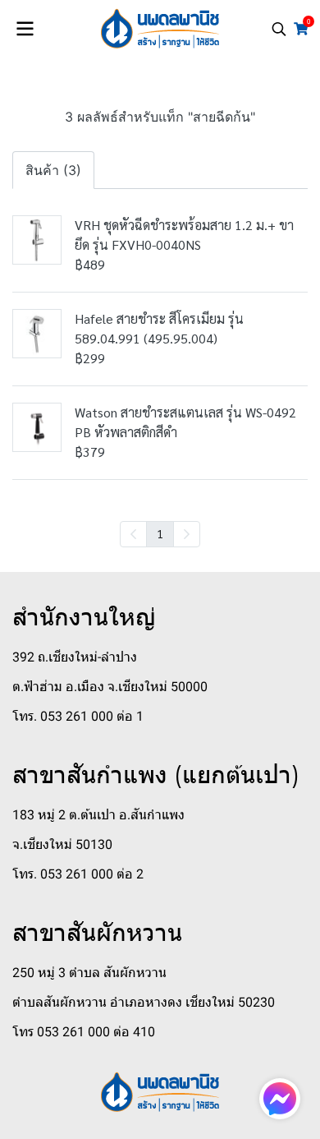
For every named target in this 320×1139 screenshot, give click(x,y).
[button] (278, 28)
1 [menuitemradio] (160, 533)
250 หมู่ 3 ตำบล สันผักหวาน (89, 972)
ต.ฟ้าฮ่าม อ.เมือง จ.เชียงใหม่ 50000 (110, 686)
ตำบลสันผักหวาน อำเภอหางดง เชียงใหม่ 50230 (143, 1002)
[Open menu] (24, 28)
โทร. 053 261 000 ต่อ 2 (78, 874)
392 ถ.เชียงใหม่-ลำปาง (74, 657)
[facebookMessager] (279, 1098)
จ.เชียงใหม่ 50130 (62, 844)
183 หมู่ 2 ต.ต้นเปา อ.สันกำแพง (98, 815)
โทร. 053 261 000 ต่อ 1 (78, 716)
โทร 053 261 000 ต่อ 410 (83, 1032)
